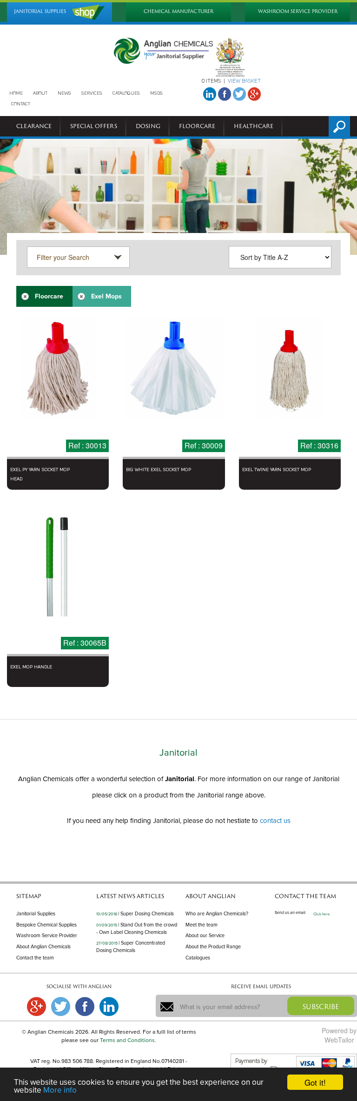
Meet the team (201, 925)
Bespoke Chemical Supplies (46, 925)
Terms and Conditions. (128, 1040)
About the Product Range (213, 947)
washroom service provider (297, 11)
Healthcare (253, 126)
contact (20, 104)
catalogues (126, 93)
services (91, 93)
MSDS (156, 93)
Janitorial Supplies (35, 914)
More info (60, 1090)
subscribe (321, 1006)
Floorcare (197, 126)
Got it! (315, 1082)
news (64, 93)
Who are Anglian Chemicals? (216, 914)
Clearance (34, 126)
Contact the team (35, 958)
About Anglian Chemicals (43, 947)
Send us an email (290, 912)
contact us (275, 820)
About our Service (205, 936)
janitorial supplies (40, 11)
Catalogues (197, 958)
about (40, 93)
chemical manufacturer (178, 11)
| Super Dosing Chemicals (146, 914)
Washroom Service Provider (46, 936)
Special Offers (93, 126)
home (16, 93)
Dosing (148, 126)
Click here (321, 914)
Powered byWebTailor (339, 1035)
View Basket (244, 81)
